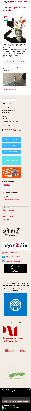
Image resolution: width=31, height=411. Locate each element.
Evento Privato (6, 205)
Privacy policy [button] (25, 393)
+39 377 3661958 (16, 131)
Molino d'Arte (6, 222)
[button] (4, 90)
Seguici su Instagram (11, 252)
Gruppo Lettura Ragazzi (9, 210)
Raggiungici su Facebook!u (12, 261)
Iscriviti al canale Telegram (12, 256)
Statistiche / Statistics (9, 409)
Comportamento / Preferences (11, 407)
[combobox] (9, 99)
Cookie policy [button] (18, 393)
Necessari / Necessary (9, 405)
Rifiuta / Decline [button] (16, 398)
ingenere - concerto (8, 216)
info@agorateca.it (11, 129)
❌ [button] (30, 389)
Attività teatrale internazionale (11, 199)
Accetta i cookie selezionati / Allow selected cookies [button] (16, 401)
